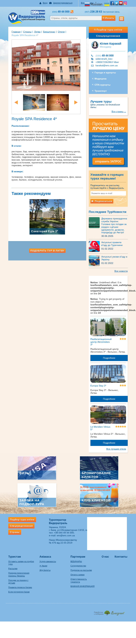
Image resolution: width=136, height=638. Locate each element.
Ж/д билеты (45, 570)
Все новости (121, 271)
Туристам (14, 556)
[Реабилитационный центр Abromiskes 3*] (108, 327)
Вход (45, 3)
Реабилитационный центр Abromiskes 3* (101, 342)
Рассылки (12, 568)
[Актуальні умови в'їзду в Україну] (95, 260)
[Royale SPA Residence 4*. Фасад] (46, 65)
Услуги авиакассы (47, 561)
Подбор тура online (109, 29)
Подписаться (103, 201)
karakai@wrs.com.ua (107, 65)
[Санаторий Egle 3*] (47, 216)
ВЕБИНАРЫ (76, 561)
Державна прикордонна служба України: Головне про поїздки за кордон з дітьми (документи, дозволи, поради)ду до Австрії (114, 225)
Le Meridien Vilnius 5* (100, 428)
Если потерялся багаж (19, 592)
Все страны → (119, 111)
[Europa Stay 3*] (108, 374)
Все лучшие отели (116, 449)
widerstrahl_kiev (104, 58)
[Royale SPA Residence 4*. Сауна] (58, 102)
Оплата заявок (77, 575)
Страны (27, 31)
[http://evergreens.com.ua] (109, 612)
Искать (109, 18)
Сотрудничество (78, 566)
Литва (37, 31)
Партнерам (77, 556)
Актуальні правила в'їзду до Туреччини (112, 243)
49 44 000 (105, 55)
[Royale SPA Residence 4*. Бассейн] (34, 102)
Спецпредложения (108, 36)
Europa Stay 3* (98, 385)
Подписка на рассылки (81, 570)
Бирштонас (49, 31)
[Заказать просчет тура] (108, 144)
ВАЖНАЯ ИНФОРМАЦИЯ (82, 586)
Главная (16, 31)
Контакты (121, 556)
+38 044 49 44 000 (64, 532)
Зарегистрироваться (62, 3)
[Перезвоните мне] (71, 11)
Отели (61, 31)
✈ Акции (43, 566)
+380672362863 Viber (107, 62)
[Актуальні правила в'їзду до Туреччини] (95, 246)
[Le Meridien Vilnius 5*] (108, 415)
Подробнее (109, 358)
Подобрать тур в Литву (47, 250)
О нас (105, 556)
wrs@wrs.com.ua (66, 535)
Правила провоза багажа (20, 587)
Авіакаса (45, 556)
